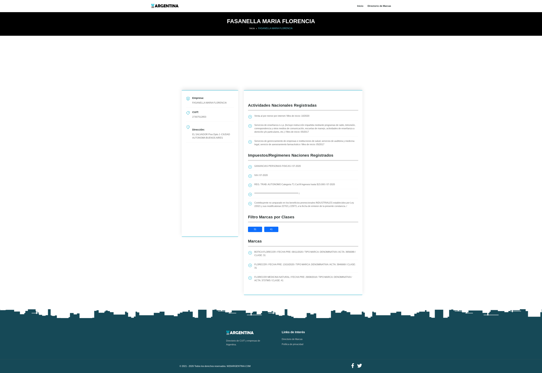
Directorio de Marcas (379, 6)
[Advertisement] (271, 55)
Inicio (360, 6)
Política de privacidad (292, 344)
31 (255, 229)
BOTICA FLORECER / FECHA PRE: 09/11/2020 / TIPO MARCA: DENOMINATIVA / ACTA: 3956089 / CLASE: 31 (305, 253)
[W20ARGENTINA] (165, 6)
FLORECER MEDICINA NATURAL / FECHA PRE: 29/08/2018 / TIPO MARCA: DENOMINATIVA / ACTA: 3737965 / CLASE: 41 (303, 279)
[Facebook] (352, 366)
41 (271, 229)
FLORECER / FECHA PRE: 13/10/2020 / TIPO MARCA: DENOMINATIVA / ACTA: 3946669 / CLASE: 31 (305, 266)
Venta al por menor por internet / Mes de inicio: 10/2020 (281, 116)
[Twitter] (359, 366)
